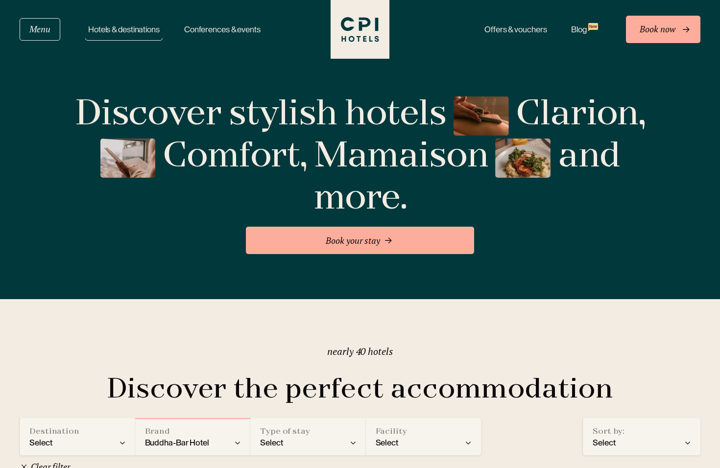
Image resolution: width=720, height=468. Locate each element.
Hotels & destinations (124, 29)
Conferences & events (222, 29)
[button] (77, 436)
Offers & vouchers (515, 29)
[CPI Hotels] (360, 29)
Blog (584, 29)
